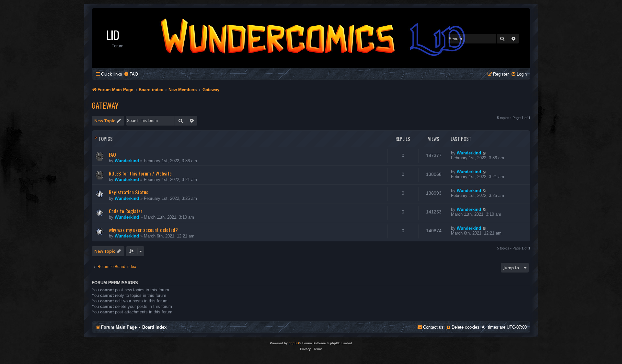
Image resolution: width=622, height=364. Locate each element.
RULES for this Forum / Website (140, 173)
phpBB (294, 343)
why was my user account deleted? (143, 230)
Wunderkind (127, 160)
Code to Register (126, 211)
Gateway (105, 105)
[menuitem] (131, 74)
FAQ (112, 154)
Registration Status (128, 192)
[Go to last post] (484, 153)
